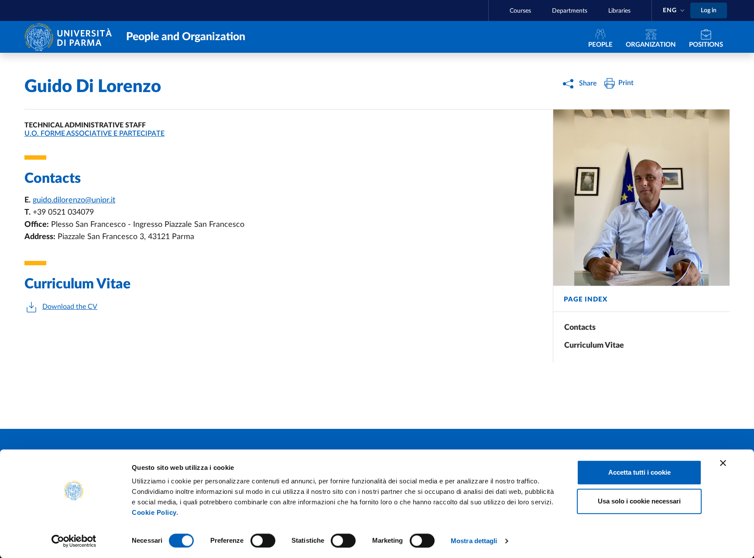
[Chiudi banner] (723, 463)
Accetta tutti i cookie (639, 472)
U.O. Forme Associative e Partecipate (94, 133)
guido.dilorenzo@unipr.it (74, 200)
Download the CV (69, 306)
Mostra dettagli (474, 540)
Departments (569, 11)
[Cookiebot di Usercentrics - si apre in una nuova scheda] (74, 541)
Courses (520, 11)
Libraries (619, 11)
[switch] (262, 541)
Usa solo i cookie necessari (639, 501)
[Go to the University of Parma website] (70, 36)
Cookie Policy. (155, 512)
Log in (708, 10)
